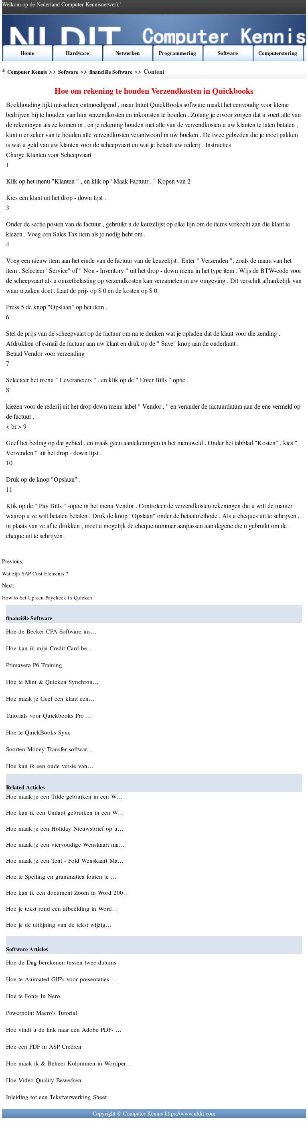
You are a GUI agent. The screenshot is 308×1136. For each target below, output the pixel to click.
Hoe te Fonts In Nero (34, 996)
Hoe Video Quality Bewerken (44, 1080)
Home (27, 52)
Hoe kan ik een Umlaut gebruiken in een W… (65, 812)
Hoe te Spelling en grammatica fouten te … (61, 876)
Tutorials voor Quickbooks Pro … (49, 715)
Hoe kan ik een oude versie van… (49, 766)
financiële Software (110, 71)
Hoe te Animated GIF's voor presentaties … (61, 979)
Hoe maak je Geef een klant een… (50, 698)
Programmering (177, 52)
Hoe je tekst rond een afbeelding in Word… (62, 908)
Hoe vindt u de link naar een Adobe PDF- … (64, 1029)
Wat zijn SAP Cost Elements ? (36, 573)
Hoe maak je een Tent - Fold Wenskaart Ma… (65, 860)
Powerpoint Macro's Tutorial (42, 1013)
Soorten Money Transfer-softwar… (49, 749)
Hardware (77, 52)
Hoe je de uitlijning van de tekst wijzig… (58, 924)
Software (228, 52)
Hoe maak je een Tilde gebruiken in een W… (64, 796)
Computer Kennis (27, 71)
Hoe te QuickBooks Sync (39, 732)
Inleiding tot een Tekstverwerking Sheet (57, 1097)
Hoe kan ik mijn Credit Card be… (49, 648)
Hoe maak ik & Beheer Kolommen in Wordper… (69, 1063)
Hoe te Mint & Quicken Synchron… (52, 682)
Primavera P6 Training (35, 665)
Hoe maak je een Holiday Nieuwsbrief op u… (65, 828)
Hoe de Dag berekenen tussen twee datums (62, 962)
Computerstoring (277, 52)
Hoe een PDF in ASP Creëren (44, 1046)
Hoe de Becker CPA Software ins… (51, 631)
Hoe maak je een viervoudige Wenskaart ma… (65, 844)
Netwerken (128, 52)
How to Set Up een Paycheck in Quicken (48, 597)
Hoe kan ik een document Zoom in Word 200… (67, 892)
